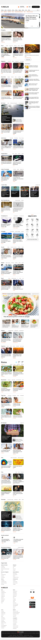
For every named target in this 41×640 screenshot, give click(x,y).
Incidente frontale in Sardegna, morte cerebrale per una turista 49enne (6, 272)
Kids (2, 457)
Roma (4, 362)
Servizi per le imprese (6, 547)
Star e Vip (11, 45)
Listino (23, 153)
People (7, 45)
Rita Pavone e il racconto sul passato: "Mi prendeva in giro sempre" (6, 256)
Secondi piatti (18, 379)
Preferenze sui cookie (26, 635)
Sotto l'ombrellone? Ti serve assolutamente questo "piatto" (34, 325)
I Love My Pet (21, 215)
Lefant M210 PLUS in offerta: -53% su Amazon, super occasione (18, 225)
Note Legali (14, 635)
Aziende (22, 364)
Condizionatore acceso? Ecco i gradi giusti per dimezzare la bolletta (17, 340)
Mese (20, 499)
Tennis (14, 290)
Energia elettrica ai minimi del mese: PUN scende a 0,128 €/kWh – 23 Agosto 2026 (34, 89)
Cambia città (3, 364)
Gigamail (2, 597)
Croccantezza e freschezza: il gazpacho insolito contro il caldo (5, 389)
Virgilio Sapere (3, 612)
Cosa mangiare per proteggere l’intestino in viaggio (5, 55)
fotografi (14, 584)
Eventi (15, 364)
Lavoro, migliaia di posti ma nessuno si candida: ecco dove (6, 147)
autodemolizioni (3, 574)
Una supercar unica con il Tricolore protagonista (31, 17)
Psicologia (14, 395)
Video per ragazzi (21, 457)
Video (14, 346)
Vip (13, 99)
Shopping (2, 611)
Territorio (2, 376)
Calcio (9, 278)
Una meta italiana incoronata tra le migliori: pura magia (6, 241)
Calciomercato (13, 278)
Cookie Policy (21, 635)
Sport (2, 278)
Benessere (2, 57)
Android (14, 169)
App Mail (2, 601)
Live (23, 278)
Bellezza (22, 45)
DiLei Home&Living (5, 200)
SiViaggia (3, 231)
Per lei (23, 30)
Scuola (2, 247)
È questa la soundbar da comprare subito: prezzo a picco (6, 39)
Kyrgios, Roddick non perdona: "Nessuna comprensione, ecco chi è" (18, 288)
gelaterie (14, 566)
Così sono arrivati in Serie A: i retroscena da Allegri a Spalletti (18, 256)
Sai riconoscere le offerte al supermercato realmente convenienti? (18, 389)
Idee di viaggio (17, 231)
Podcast (22, 472)
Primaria (19, 247)
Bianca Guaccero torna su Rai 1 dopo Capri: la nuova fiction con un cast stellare (6, 71)
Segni (23, 499)
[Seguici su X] (34, 592)
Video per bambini (14, 457)
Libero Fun (14, 616)
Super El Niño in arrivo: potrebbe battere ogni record (17, 355)
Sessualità (22, 395)
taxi (1, 573)
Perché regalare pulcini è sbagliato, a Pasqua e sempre (6, 493)
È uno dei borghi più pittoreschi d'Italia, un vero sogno (6, 540)
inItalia (14, 601)
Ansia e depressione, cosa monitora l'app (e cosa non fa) (6, 417)
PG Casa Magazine (4, 625)
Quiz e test (22, 346)
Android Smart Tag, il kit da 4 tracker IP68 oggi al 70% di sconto (34, 102)
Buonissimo (3, 379)
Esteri (19, 262)
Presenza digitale (21, 547)
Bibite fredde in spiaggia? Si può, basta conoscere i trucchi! (25, 325)
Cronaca (12, 262)
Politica (16, 262)
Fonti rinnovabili (21, 103)
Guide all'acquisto (17, 30)
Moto (16, 153)
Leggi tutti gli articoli (35, 293)
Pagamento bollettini (16, 613)
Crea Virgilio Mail (36, 6)
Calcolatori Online (15, 627)
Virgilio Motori (4, 153)
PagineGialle (3, 621)
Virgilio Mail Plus (3, 592)
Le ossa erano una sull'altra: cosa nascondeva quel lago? (18, 179)
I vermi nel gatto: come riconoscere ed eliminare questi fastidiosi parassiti (6, 481)
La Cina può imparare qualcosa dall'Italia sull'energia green (6, 118)
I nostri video (4, 184)
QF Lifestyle (3, 422)
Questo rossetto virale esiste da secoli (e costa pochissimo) (17, 39)
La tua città (14, 623)
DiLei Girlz (3, 76)
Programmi (17, 61)
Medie (23, 247)
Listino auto (2, 617)
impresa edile (3, 567)
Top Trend (2, 559)
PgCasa (2, 330)
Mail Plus (5, 11)
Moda (19, 45)
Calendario (2, 600)
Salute (18, 395)
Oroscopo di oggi (10, 499)
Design (22, 200)
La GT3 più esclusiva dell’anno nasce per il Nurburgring (17, 163)
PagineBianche (3, 626)
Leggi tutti (22, 422)
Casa (2, 212)
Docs (25, 11)
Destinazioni (12, 231)
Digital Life (22, 169)
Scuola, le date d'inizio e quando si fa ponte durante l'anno (33, 75)
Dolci (23, 379)
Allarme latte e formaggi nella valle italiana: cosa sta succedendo (18, 373)
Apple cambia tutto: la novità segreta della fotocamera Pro (5, 179)
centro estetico (15, 574)
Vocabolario (14, 624)
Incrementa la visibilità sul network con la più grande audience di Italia (18, 557)
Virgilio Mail (2, 591)
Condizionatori (15, 342)
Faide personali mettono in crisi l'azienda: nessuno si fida (18, 55)
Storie (23, 262)
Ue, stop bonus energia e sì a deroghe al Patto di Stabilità (18, 132)
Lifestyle (15, 45)
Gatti (19, 472)
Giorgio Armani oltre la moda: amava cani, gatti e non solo (18, 493)
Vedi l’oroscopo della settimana (32, 239)
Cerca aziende (15, 619)
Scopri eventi (15, 620)
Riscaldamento (10, 330)
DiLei (2, 45)
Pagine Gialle (4, 563)
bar (13, 567)
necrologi (2, 584)
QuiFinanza (3, 138)
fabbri (2, 570)
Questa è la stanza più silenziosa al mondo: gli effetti (5, 210)
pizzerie (14, 570)
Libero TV (14, 606)
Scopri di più (28, 59)
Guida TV (9, 61)
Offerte (12, 30)
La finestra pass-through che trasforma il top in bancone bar (18, 210)
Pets (2, 472)
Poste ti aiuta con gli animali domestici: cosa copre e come (17, 451)
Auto (26, 20)
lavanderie (2, 580)
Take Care (3, 395)
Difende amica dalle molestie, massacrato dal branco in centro (18, 272)
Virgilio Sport (15, 592)
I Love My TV (16, 215)
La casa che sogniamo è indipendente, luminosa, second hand (17, 86)
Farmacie (18, 364)
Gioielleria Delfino (28, 57)
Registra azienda (3, 622)
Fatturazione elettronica (19, 11)
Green (13, 118)
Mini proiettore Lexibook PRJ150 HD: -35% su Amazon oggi (6, 225)
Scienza (14, 181)
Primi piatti (13, 379)
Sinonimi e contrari (14, 247)
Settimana (16, 499)
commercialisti (15, 581)
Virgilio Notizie (15, 591)
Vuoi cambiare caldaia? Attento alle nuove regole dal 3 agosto (6, 340)
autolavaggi (3, 577)
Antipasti (9, 379)
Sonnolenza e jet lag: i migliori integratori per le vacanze (5, 405)
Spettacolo (15, 57)
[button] (38, 26)
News (13, 61)
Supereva (3, 346)
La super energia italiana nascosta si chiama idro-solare (19, 120)
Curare (2, 419)
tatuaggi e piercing (15, 577)
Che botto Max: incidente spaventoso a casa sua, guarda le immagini (6, 288)
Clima (8, 103)
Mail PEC (9, 11)
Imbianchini (16, 330)
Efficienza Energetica (13, 103)
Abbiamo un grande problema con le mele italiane (6, 437)
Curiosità (17, 346)
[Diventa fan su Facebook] (31, 592)
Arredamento (21, 330)
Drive (13, 11)
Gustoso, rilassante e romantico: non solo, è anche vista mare (6, 325)
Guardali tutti (38, 184)
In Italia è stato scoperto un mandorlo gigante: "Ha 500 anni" (6, 373)
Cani (16, 472)
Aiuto (2, 602)
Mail (2, 11)
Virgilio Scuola (3, 613)
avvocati (14, 580)
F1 (17, 278)
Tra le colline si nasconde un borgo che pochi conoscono (18, 540)
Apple (18, 169)
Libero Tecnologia (5, 169)
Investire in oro (27, 53)
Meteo (2, 616)
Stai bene (2, 407)
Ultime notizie (8, 262)
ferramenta (2, 566)
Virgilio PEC (2, 593)
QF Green (3, 103)
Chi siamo (11, 635)
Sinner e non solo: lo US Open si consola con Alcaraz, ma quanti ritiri (34, 107)
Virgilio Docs (3, 596)
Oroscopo (3, 499)
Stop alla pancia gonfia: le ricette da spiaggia (17, 316)
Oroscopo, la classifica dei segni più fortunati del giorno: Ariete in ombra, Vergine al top (6, 514)
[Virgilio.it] (5, 6)
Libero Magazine (15, 605)
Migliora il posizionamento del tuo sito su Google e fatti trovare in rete (6, 557)
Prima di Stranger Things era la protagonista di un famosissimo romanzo (17, 71)
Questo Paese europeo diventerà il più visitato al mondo (17, 241)
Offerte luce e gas (30, 11)
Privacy (18, 635)
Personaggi (22, 61)
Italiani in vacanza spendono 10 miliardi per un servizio (19, 440)
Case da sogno (17, 200)
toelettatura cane (3, 581)
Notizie (19, 153)
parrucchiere (15, 573)
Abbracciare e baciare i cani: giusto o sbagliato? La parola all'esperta (18, 481)
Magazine (3, 61)
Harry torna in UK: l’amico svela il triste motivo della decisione (6, 355)
